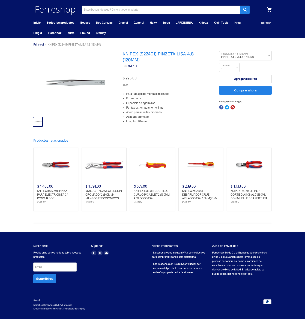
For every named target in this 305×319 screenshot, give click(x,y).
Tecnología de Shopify (74, 308)
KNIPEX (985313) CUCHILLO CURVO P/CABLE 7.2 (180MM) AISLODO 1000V (152, 194)
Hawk (153, 22)
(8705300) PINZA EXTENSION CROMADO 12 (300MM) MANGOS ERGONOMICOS (103, 194)
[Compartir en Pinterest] (233, 107)
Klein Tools (221, 22)
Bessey (85, 22)
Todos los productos (60, 22)
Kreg (237, 22)
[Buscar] (245, 10)
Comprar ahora (245, 90)
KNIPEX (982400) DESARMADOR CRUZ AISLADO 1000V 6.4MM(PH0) (199, 194)
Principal (38, 44)
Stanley (101, 32)
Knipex (203, 22)
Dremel (123, 22)
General (139, 22)
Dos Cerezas (104, 22)
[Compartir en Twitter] (227, 107)
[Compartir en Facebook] (221, 107)
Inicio (37, 22)
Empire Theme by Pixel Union (47, 308)
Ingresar (266, 22)
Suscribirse (44, 279)
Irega (166, 22)
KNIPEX (132, 66)
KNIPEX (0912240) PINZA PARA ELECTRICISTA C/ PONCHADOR (52, 194)
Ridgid (37, 32)
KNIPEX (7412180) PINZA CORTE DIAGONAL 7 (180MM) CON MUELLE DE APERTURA (249, 194)
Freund (85, 32)
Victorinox (55, 32)
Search (36, 300)
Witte (70, 32)
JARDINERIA (184, 22)
